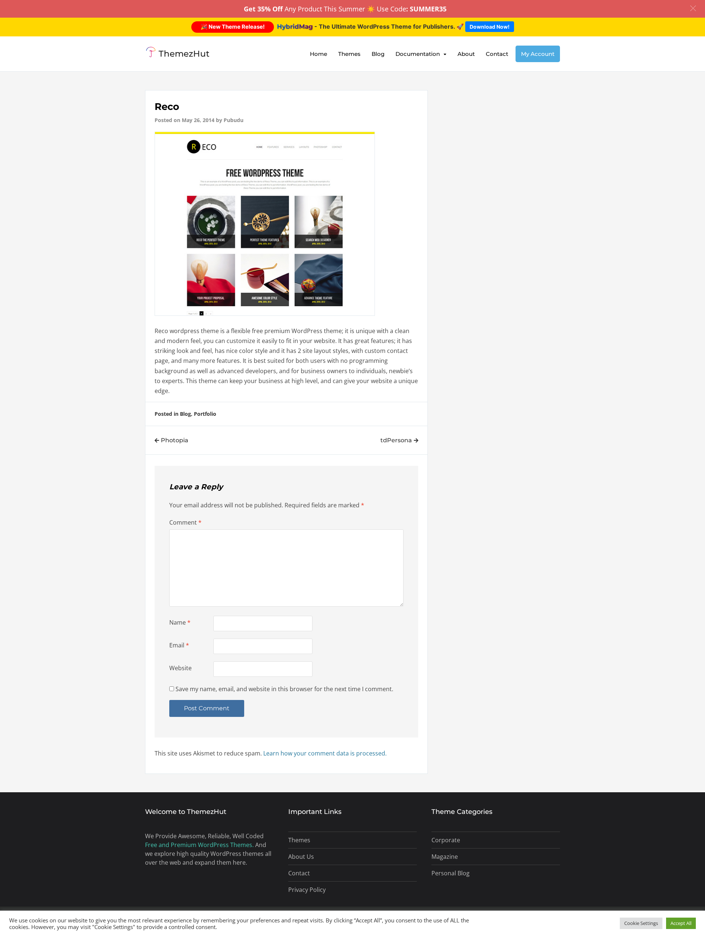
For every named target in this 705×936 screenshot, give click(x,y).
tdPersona (396, 440)
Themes (349, 53)
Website (180, 668)
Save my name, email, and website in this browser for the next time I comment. (284, 689)
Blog (378, 53)
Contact (497, 53)
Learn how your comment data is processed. (325, 753)
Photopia (174, 440)
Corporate (445, 840)
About (466, 53)
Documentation (417, 53)
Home (318, 53)
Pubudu (233, 120)
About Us (301, 857)
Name (180, 622)
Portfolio (205, 413)
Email (179, 645)
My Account (537, 53)
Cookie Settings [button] (641, 923)
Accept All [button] (680, 923)
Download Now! (490, 27)
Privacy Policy (307, 890)
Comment (185, 522)
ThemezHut (184, 54)
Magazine (444, 857)
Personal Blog (450, 873)
